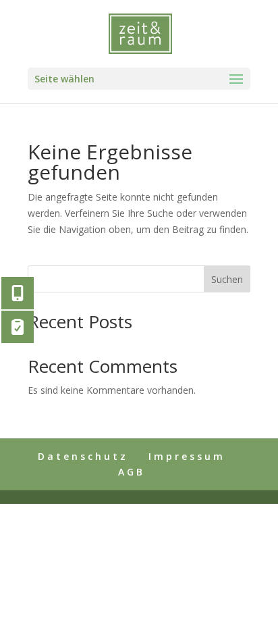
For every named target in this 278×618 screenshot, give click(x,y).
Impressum (186, 456)
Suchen (227, 279)
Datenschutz (83, 456)
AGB (131, 471)
